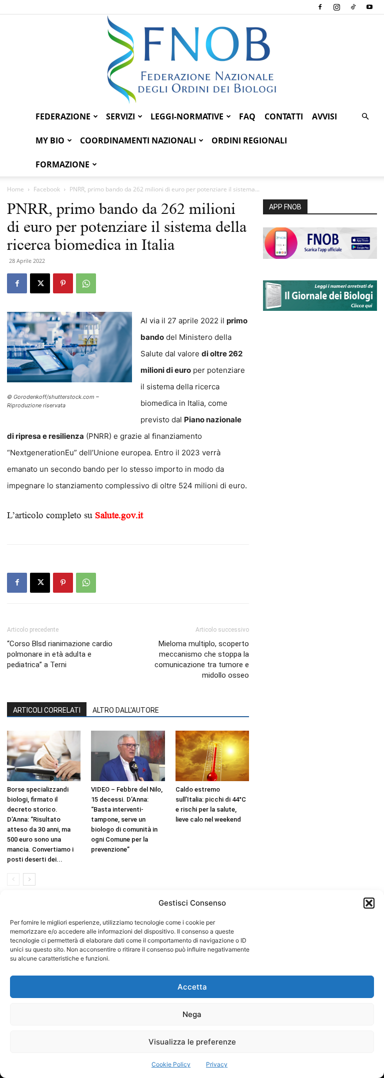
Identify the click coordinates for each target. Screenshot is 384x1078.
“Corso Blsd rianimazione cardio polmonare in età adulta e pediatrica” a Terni (59, 654)
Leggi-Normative (187, 116)
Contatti (283, 116)
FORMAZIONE (63, 164)
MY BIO (50, 140)
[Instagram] (336, 7)
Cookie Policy (171, 1064)
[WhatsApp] (86, 283)
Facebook (47, 189)
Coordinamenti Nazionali (138, 140)
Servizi (120, 116)
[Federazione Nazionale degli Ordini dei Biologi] (192, 59)
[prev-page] (13, 879)
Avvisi (324, 116)
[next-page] (29, 879)
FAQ (247, 116)
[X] (40, 283)
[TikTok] (353, 7)
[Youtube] (369, 7)
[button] (369, 903)
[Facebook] (320, 7)
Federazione (63, 116)
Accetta (192, 987)
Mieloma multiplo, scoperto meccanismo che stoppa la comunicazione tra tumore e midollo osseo (201, 659)
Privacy (217, 1064)
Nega (192, 1014)
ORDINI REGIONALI (249, 140)
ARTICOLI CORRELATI (46, 710)
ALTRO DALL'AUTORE (125, 710)
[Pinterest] (63, 283)
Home (15, 189)
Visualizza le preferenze (192, 1042)
